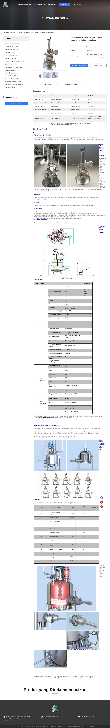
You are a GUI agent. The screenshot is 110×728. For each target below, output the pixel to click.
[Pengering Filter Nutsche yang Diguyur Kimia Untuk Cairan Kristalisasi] (50, 53)
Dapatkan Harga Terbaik (79, 65)
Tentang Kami (27, 4)
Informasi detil (45, 84)
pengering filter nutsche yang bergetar (65, 677)
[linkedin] (101, 506)
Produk (35, 4)
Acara (40, 4)
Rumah (20, 4)
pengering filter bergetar (85, 677)
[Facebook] (101, 497)
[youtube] (101, 502)
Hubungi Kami (51, 4)
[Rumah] (6, 4)
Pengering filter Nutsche (43, 677)
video (44, 4)
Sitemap (17, 726)
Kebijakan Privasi (25, 726)
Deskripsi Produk (70, 84)
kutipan (64, 4)
